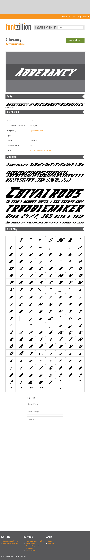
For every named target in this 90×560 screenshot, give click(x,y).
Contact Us (29, 548)
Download (75, 40)
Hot (46, 27)
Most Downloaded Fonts (11, 543)
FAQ (79, 17)
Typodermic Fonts (36, 131)
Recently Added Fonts (10, 541)
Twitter (50, 541)
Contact (86, 17)
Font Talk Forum (31, 543)
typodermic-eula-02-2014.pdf (40, 150)
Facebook (51, 543)
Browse (39, 27)
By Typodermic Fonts (15, 44)
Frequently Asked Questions (35, 541)
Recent (52, 27)
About (64, 17)
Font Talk (72, 17)
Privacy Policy (30, 551)
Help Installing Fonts (32, 546)
